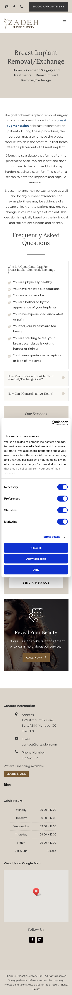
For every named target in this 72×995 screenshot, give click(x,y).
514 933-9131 (30, 758)
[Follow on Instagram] (7, 7)
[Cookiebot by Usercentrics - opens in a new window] (52, 423)
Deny (36, 569)
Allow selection (36, 558)
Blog (7, 784)
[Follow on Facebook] (14, 7)
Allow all (36, 547)
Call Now (34, 657)
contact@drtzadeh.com (39, 744)
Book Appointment (48, 6)
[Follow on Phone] (22, 7)
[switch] (62, 498)
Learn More (16, 773)
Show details (51, 536)
